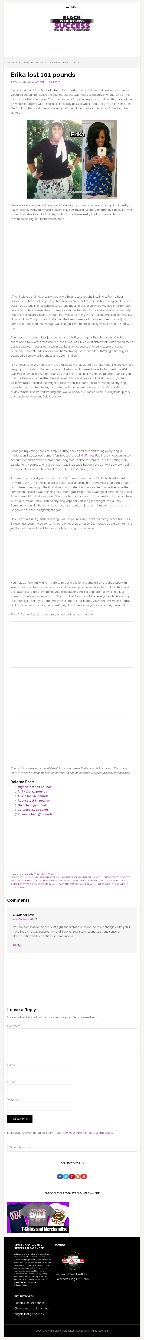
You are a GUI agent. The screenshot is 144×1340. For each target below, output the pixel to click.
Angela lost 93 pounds (29, 1314)
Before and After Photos (39, 874)
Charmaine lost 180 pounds (32, 1308)
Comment (14, 1026)
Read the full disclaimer (25, 1282)
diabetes (125, 877)
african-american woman (55, 877)
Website (12, 1099)
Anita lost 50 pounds (32, 791)
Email (11, 1082)
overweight (27, 884)
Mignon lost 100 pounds (35, 787)
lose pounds (112, 880)
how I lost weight (31, 880)
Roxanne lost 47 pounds (35, 814)
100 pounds (32, 877)
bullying (93, 877)
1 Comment (54, 82)
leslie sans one (75, 880)
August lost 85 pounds (34, 800)
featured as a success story (38, 614)
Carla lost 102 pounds (33, 809)
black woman (79, 877)
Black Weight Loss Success (72, 23)
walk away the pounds (65, 884)
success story (43, 884)
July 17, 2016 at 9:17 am (25, 919)
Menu (74, 7)
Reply (17, 945)
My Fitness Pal (89, 455)
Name (12, 1064)
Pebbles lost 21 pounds (29, 1303)
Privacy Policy (20, 1285)
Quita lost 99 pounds (33, 805)
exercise (15, 880)
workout (22, 887)
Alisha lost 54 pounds (33, 796)
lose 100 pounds (95, 880)
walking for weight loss (104, 884)
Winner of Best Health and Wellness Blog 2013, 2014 (73, 1277)
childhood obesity (109, 877)
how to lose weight (54, 880)
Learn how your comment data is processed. (84, 1132)
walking (84, 884)
